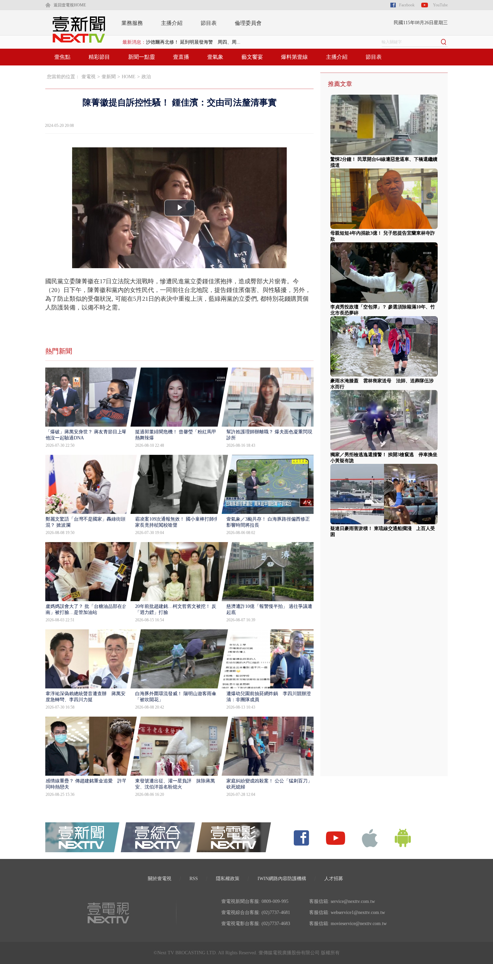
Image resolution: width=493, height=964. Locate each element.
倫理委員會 (248, 23)
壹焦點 (62, 57)
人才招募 (333, 878)
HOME (128, 76)
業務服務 (132, 23)
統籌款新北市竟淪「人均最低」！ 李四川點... (193, 42)
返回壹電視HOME (70, 5)
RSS (193, 878)
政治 (146, 76)
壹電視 (88, 76)
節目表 (209, 23)
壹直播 (181, 57)
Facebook (407, 5)
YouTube (440, 5)
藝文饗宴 (252, 57)
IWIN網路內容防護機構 (282, 878)
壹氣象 (215, 57)
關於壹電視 (159, 878)
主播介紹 (171, 23)
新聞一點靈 (141, 57)
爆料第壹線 (294, 57)
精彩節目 (99, 57)
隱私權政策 (227, 878)
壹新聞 (109, 76)
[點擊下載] (370, 837)
